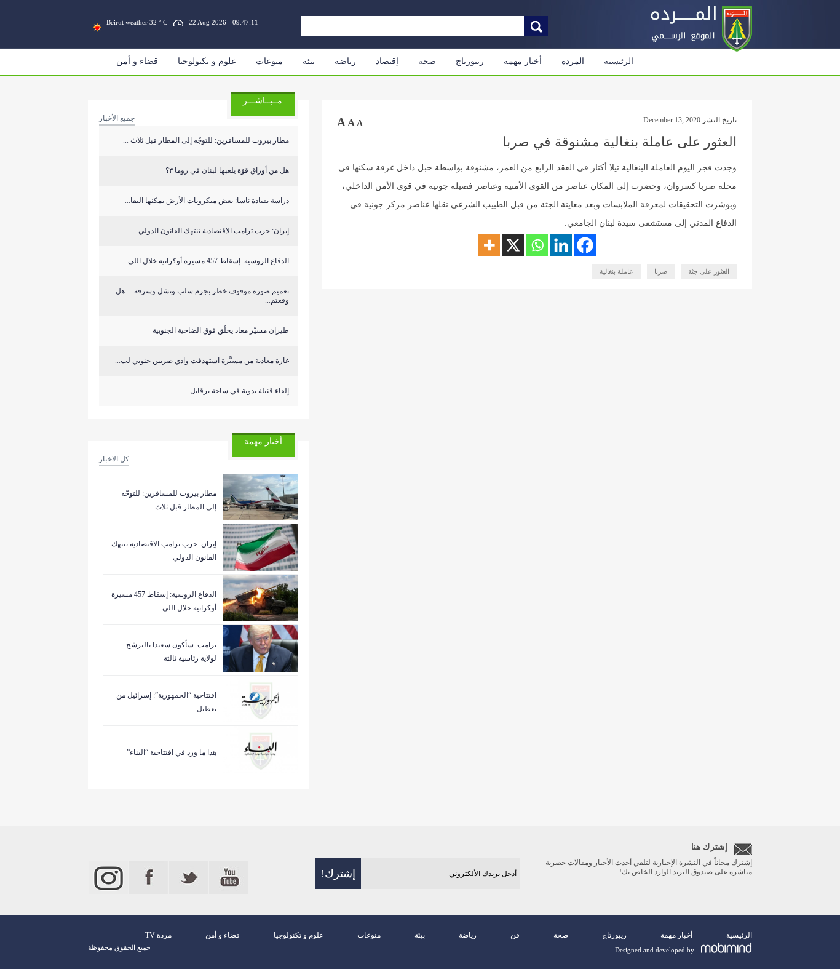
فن (515, 935)
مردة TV (158, 935)
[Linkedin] (561, 245)
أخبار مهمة (523, 61)
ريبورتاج (470, 61)
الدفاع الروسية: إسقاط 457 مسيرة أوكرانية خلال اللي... (205, 261)
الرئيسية (618, 61)
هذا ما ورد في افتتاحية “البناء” (171, 752)
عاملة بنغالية (616, 271)
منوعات (269, 61)
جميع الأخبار (117, 118)
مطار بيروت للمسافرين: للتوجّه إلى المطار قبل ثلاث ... (206, 140)
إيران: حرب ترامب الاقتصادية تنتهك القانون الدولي (213, 230)
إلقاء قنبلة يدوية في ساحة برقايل (239, 390)
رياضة (345, 61)
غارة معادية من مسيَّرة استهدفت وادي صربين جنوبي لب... (202, 360)
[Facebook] (585, 245)
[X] (513, 245)
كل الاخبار (114, 459)
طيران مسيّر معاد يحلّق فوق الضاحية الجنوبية (221, 330)
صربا (660, 271)
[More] (489, 245)
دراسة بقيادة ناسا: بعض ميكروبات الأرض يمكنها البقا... (207, 200)
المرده (572, 61)
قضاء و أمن (137, 61)
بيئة (309, 61)
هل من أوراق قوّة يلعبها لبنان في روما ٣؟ (227, 170)
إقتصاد (387, 61)
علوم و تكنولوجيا (207, 61)
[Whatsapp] (537, 245)
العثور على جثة (708, 271)
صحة (427, 61)
